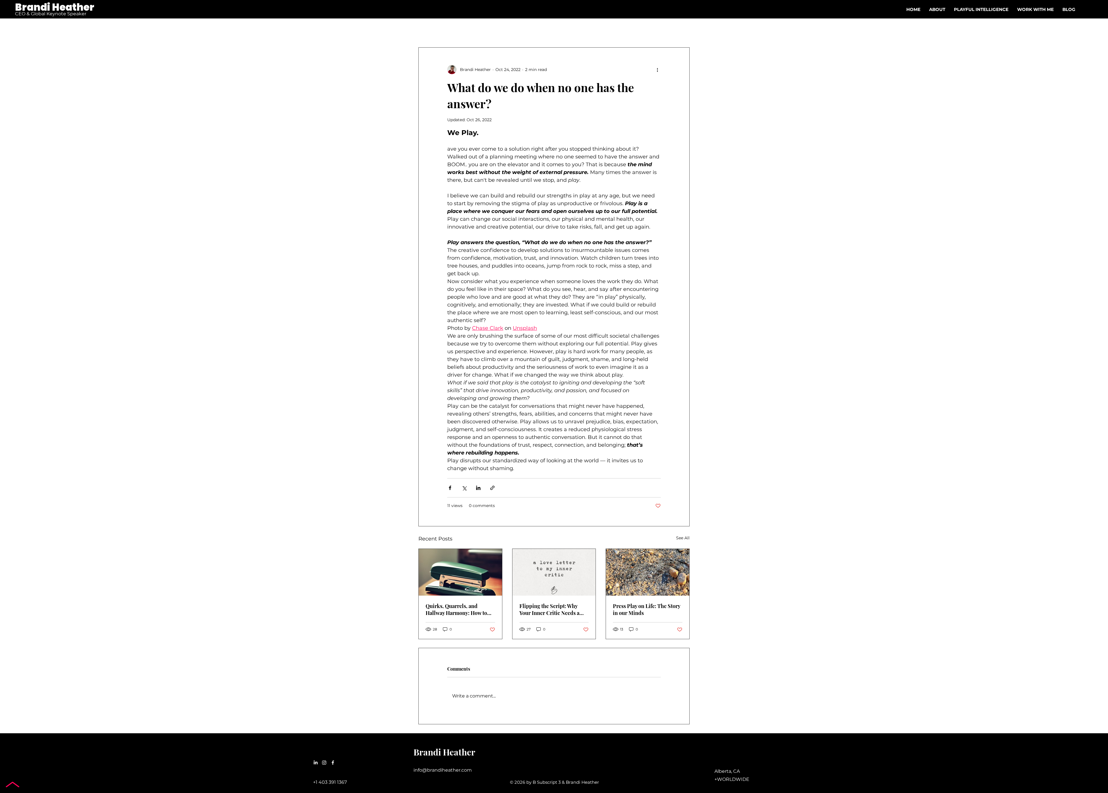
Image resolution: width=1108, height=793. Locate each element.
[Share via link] (492, 488)
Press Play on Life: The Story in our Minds (646, 609)
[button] (1035, 9)
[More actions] (657, 69)
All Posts (427, 29)
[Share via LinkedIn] (478, 488)
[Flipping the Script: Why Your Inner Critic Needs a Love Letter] (554, 572)
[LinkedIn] (315, 762)
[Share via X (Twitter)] (464, 488)
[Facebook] (332, 762)
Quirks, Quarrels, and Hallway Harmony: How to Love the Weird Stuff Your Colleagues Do (456, 609)
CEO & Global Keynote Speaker (50, 13)
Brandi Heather (54, 7)
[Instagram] (324, 762)
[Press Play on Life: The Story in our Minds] (647, 572)
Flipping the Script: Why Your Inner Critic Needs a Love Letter (549, 609)
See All (683, 537)
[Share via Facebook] (450, 488)
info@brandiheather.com (442, 770)
